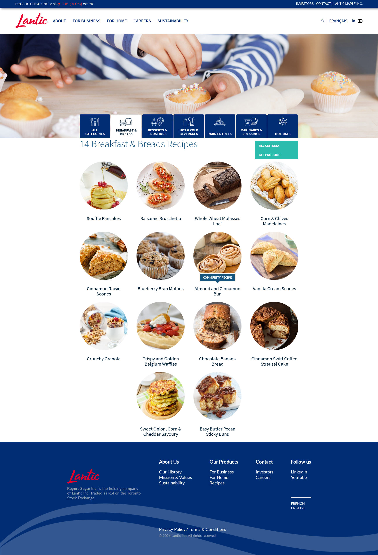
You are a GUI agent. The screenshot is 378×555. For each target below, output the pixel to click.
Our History (170, 472)
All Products (270, 155)
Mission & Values (175, 477)
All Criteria (269, 145)
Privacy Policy (172, 529)
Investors (305, 4)
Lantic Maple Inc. (348, 4)
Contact (323, 4)
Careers (142, 20)
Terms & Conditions (207, 529)
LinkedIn (299, 472)
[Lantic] (31, 20)
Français (338, 21)
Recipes (217, 483)
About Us (169, 462)
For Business (86, 20)
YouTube (299, 477)
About (59, 20)
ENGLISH (298, 508)
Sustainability (173, 20)
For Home (117, 20)
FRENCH (298, 503)
